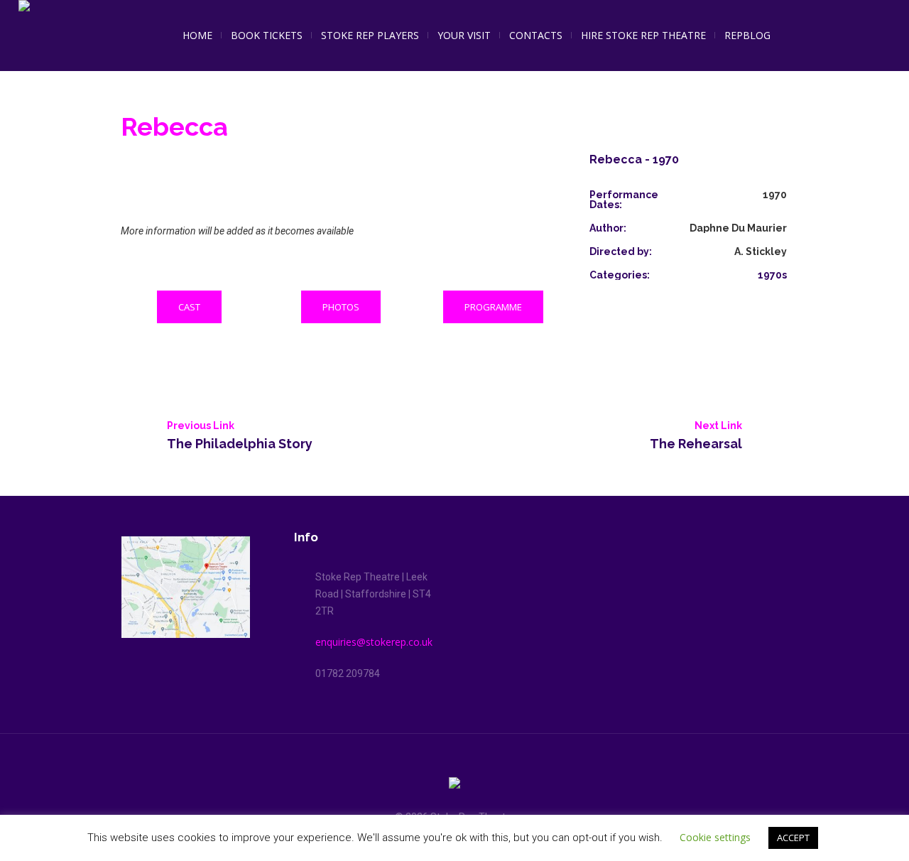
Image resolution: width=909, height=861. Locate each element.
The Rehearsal (696, 443)
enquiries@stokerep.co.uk (373, 642)
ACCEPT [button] (793, 837)
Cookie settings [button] (715, 837)
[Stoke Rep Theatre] (454, 785)
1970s (772, 275)
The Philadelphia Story (239, 443)
